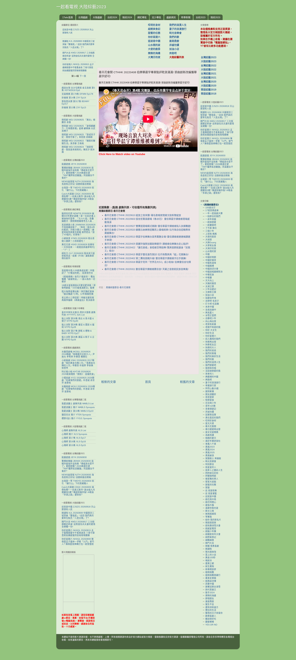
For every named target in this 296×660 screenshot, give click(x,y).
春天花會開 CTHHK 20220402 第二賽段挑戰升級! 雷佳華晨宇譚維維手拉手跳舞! (145, 258)
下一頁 (83, 76)
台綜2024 (112, 17)
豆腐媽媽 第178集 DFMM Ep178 (77, 94)
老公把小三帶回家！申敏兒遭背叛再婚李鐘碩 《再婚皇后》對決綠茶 (78, 298)
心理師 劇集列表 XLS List (74, 430)
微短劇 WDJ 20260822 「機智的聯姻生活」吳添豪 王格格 (78, 142)
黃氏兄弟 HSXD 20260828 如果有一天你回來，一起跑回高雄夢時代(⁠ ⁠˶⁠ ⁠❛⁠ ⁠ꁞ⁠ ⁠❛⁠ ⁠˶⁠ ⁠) (78, 247)
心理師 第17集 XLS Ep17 (74, 438)
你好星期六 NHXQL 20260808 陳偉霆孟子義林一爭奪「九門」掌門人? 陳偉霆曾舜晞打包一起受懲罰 (78, 541)
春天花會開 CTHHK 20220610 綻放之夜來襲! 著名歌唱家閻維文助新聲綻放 (143, 215)
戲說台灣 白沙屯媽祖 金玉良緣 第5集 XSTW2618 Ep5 (78, 89)
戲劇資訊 (171, 17)
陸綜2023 (215, 17)
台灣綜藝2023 (208, 57)
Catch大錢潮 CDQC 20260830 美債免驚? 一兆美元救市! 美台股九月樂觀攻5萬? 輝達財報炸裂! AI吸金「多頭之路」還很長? (78, 198)
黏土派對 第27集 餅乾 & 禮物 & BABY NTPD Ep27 (77, 332)
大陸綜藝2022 (208, 69)
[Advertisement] (124, 42)
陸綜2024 (127, 17)
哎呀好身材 (154, 25)
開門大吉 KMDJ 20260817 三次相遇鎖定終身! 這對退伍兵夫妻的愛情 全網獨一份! (78, 524)
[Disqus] (148, 332)
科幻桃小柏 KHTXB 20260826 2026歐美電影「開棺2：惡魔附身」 (79, 372)
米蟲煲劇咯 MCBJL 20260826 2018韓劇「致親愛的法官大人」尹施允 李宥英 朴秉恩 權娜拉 (78, 354)
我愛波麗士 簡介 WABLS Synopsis (78, 407)
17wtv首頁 (67, 17)
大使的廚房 (154, 49)
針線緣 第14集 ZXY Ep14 (74, 98)
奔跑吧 (173, 53)
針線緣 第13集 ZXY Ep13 (74, 107)
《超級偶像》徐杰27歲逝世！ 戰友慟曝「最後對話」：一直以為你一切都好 (78, 279)
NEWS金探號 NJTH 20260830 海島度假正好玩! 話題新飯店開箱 (78, 182)
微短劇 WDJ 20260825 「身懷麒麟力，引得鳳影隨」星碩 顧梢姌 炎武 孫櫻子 (78, 128)
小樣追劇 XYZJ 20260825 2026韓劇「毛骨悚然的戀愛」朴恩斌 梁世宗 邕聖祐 (78, 380)
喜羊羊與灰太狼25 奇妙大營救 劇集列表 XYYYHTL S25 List (79, 313)
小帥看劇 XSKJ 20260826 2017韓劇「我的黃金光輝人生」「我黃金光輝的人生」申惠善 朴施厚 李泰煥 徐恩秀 (78, 364)
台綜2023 (200, 17)
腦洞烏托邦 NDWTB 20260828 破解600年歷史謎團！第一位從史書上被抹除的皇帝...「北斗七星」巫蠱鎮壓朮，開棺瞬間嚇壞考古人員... (79, 217)
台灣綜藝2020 (208, 81)
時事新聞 (185, 17)
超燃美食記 (154, 29)
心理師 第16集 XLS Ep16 (74, 441)
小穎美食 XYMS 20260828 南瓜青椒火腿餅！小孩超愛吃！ (78, 239)
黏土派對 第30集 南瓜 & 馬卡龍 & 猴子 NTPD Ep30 (78, 319)
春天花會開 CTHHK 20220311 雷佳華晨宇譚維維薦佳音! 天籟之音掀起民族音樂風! (146, 269)
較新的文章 (108, 382)
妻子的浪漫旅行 (178, 29)
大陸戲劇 (97, 17)
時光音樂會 (175, 33)
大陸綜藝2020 (208, 85)
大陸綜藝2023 (208, 61)
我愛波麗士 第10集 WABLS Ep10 (77, 411)
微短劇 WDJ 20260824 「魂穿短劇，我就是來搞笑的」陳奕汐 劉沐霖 (78, 149)
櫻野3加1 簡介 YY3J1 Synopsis (77, 418)
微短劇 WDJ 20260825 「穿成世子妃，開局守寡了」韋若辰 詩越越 (78, 135)
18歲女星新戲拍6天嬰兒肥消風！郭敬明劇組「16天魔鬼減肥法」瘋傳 (79, 286)
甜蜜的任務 (154, 33)
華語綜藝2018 (208, 93)
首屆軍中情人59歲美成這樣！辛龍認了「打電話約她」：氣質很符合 (78, 271)
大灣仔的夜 (154, 57)
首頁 (148, 382)
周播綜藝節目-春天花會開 (118, 287)
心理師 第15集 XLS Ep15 (74, 445)
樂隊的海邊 (154, 53)
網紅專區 (142, 17)
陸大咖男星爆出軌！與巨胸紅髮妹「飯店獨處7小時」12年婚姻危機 (78, 292)
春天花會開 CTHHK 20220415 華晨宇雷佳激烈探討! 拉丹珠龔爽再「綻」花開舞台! (147, 254)
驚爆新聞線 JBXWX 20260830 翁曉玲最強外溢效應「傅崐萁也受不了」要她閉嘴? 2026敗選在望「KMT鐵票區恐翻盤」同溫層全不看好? (78, 173)
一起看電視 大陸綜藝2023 (81, 6)
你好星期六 (154, 37)
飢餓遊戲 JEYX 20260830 (74, 164)
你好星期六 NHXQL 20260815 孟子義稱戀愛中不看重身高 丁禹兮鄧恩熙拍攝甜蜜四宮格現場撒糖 (78, 532)
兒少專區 (156, 17)
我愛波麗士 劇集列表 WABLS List (78, 403)
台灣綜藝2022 (208, 65)
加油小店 (174, 49)
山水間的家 (154, 45)
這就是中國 (154, 41)
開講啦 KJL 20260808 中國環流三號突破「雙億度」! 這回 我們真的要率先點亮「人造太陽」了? (78, 515)
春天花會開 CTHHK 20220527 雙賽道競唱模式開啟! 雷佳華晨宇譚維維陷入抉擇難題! (148, 226)
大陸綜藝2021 (208, 77)
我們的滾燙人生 (178, 25)
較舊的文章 (187, 382)
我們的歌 (174, 37)
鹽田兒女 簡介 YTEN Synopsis (76, 415)
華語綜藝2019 (208, 89)
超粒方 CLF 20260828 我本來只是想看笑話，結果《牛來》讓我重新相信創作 (78, 255)
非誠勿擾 (174, 45)
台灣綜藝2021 (208, 73)
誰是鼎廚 (174, 41)
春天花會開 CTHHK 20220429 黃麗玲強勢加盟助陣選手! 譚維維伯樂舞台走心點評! (147, 244)
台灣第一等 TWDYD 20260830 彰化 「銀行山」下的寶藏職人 (78, 189)
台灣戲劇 (83, 17)
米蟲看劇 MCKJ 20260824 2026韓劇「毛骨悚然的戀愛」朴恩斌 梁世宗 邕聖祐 (78, 389)
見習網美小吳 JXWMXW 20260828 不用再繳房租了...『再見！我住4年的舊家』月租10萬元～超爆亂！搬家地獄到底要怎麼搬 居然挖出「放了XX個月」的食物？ (78, 230)
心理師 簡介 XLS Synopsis (74, 434)
